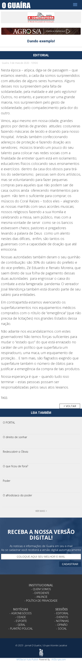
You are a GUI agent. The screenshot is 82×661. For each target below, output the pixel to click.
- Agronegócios (21, 613)
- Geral (20, 625)
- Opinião (61, 625)
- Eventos (61, 617)
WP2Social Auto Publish (27, 659)
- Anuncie (41, 597)
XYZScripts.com (58, 659)
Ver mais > (41, 511)
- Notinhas (61, 621)
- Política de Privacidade (41, 600)
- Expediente (41, 593)
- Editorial (62, 613)
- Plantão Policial (20, 628)
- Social (61, 628)
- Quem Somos (41, 589)
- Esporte (20, 621)
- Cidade (20, 617)
